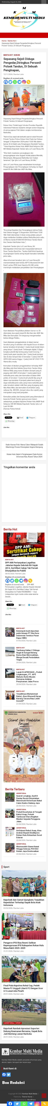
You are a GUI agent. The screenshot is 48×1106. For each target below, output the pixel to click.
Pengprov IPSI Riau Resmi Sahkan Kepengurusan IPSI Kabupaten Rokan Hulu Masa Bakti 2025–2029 (23, 945)
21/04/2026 (20, 704)
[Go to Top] (44, 1095)
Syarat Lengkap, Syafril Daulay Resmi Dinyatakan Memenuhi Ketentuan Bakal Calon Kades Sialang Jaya (29, 799)
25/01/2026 (7, 1037)
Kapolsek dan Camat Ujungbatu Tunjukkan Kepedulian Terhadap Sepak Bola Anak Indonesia (23, 902)
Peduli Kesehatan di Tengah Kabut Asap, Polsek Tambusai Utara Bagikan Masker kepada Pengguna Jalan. (29, 817)
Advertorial (21, 793)
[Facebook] (6, 82)
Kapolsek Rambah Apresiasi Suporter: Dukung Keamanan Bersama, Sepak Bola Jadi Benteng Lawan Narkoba (22, 1031)
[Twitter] (10, 82)
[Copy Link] (28, 82)
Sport (6, 867)
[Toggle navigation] (5, 35)
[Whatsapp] (15, 82)
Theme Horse (27, 1097)
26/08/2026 (20, 806)
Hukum (17, 55)
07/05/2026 (20, 641)
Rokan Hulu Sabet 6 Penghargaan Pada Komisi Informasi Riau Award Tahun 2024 (24, 455)
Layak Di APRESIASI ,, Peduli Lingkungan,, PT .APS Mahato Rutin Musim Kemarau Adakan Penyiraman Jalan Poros (29, 677)
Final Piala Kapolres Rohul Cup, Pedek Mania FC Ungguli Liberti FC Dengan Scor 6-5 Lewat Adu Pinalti (23, 988)
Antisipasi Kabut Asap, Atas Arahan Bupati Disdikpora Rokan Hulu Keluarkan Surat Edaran (29, 834)
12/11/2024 (7, 74)
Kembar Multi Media (29, 1094)
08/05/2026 (9, 574)
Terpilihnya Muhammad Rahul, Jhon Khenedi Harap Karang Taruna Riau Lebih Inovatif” (28, 697)
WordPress (31, 1100)
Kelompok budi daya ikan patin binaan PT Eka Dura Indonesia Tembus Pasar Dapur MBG (27, 634)
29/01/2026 (7, 994)
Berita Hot (8, 55)
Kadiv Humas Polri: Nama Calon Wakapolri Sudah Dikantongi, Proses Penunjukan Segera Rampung (24, 446)
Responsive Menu (43, 2)
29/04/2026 (20, 662)
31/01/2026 (7, 951)
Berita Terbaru (14, 789)
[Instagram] (24, 82)
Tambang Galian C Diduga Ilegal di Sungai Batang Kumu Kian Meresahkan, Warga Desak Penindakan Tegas (27, 655)
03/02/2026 (7, 908)
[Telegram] (19, 82)
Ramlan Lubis (19, 74)
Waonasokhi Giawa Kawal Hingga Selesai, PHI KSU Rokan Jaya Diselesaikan (27, 848)
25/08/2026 (20, 840)
